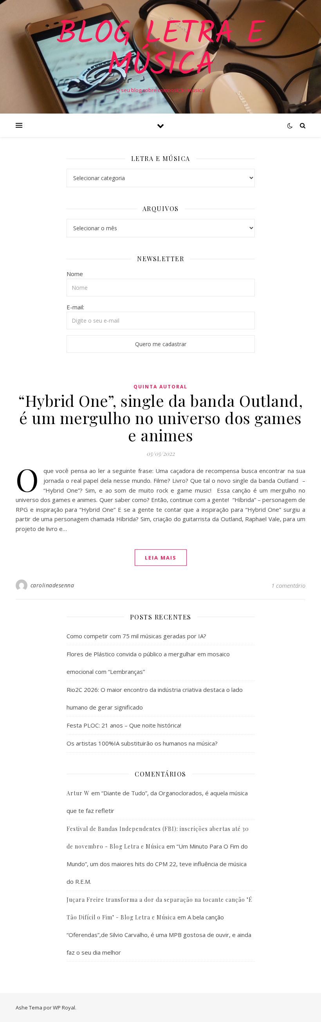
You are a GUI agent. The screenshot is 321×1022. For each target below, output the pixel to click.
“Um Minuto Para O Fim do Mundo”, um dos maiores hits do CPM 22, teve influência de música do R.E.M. (157, 863)
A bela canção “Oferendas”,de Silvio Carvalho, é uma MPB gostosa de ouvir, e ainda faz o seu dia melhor (159, 934)
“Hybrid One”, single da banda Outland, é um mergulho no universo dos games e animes (160, 417)
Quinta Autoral (160, 386)
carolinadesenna (52, 585)
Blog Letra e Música (161, 50)
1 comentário (288, 585)
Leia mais (161, 557)
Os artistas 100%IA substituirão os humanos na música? (142, 743)
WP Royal (64, 1007)
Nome (75, 274)
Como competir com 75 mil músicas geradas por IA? (136, 636)
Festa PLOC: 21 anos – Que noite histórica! (124, 725)
